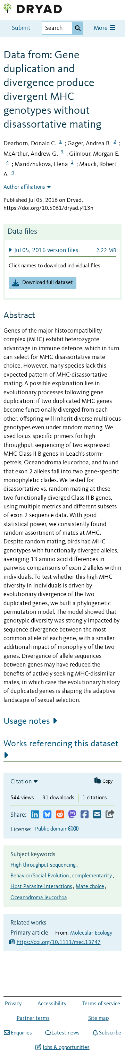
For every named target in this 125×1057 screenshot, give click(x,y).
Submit (21, 28)
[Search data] (77, 28)
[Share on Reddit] (60, 815)
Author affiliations (24, 187)
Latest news (65, 1033)
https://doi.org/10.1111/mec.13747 (59, 942)
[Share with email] (97, 815)
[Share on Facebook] (85, 815)
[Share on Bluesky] (47, 815)
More (101, 28)
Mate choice (90, 887)
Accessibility (52, 1004)
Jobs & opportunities (66, 1047)
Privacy (13, 1004)
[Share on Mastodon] (72, 815)
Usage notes (26, 721)
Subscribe (110, 1033)
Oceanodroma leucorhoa (38, 898)
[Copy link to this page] (110, 814)
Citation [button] (21, 782)
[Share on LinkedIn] (35, 815)
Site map (98, 1018)
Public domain (51, 829)
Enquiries (21, 1033)
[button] (62, 250)
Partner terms (33, 1018)
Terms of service (101, 1004)
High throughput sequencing (43, 865)
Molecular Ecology (91, 933)
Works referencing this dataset (60, 743)
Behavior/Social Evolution (39, 876)
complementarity (92, 876)
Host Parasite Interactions (41, 887)
